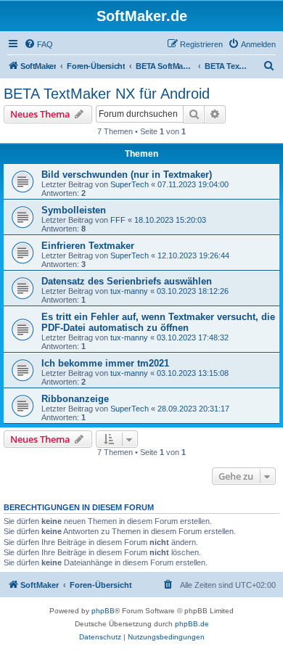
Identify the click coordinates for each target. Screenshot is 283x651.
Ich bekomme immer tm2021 (105, 363)
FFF (118, 220)
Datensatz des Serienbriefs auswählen (126, 281)
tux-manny (129, 291)
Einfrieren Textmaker (87, 245)
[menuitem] (38, 44)
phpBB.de (192, 624)
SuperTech (129, 184)
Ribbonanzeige (75, 398)
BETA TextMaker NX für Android (107, 94)
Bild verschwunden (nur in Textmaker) (126, 174)
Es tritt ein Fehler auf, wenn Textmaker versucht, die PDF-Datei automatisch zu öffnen (158, 322)
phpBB (103, 611)
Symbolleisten (73, 210)
